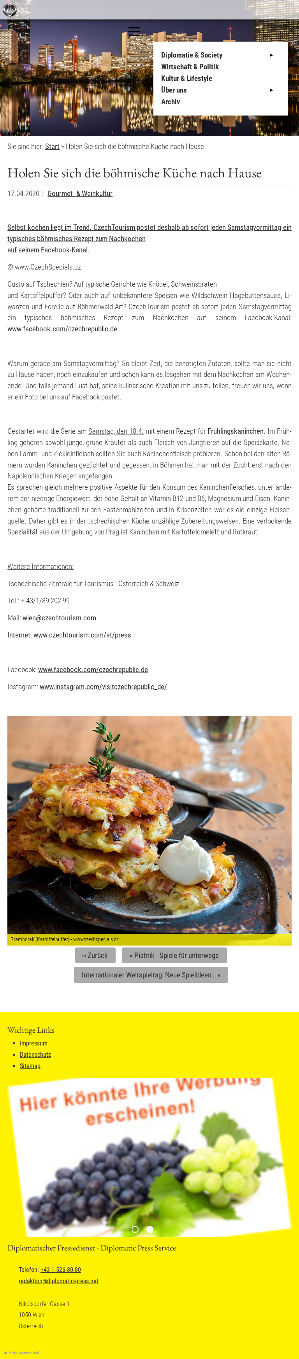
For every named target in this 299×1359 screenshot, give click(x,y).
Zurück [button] (94, 955)
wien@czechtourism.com (59, 617)
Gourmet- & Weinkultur (80, 193)
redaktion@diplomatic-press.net (58, 1281)
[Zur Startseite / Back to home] (9, 15)
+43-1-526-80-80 (60, 1269)
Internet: (19, 634)
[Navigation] (134, 31)
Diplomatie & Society (191, 55)
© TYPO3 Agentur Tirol (21, 1353)
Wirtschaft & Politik (190, 66)
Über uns (174, 90)
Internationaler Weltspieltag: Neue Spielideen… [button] (151, 974)
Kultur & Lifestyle (186, 78)
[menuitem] (222, 55)
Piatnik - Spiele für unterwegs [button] (174, 955)
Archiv (170, 101)
